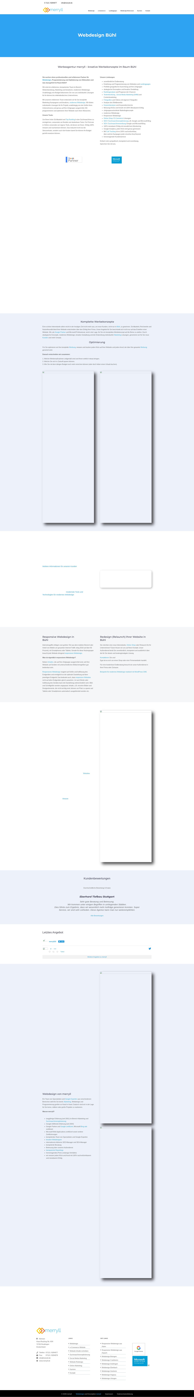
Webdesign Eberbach (109, 1367)
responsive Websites (83, 677)
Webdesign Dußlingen (110, 1364)
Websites (86, 773)
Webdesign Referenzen (127, 11)
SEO (105, 121)
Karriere (139, 11)
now (55, 949)
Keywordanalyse (110, 105)
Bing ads (84, 1126)
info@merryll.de (45, 1358)
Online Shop (108, 118)
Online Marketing (76, 1366)
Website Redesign (76, 1362)
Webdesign (91, 11)
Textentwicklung (109, 95)
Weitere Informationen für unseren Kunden (59, 566)
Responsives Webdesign (51, 672)
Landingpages (113, 11)
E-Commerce (118, 118)
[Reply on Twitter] (50, 951)
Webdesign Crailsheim (110, 1360)
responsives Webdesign (73, 653)
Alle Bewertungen (97, 916)
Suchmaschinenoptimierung (118, 121)
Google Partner (60, 332)
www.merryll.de (44, 1361)
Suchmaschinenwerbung (117, 123)
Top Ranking (70, 119)
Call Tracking (111, 131)
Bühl (118, 326)
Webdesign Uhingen (109, 1378)
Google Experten (71, 1099)
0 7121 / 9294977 (50, 3)
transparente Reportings (54, 1150)
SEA (105, 123)
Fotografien (108, 100)
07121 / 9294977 (51, 1352)
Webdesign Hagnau (109, 1375)
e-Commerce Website (77, 1347)
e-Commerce (101, 11)
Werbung (72, 347)
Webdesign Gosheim (109, 1371)
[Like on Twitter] (58, 951)
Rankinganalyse (109, 92)
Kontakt (148, 11)
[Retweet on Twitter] (54, 951)
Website (65, 799)
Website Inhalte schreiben (79, 1351)
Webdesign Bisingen (109, 1356)
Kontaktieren (104, 657)
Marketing (117, 335)
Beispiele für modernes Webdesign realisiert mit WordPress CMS (123, 672)
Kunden (45, 338)
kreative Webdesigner (54, 1140)
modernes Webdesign (77, 102)
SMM (136, 95)
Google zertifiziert (67, 1126)
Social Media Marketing (124, 95)
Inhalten (50, 662)
